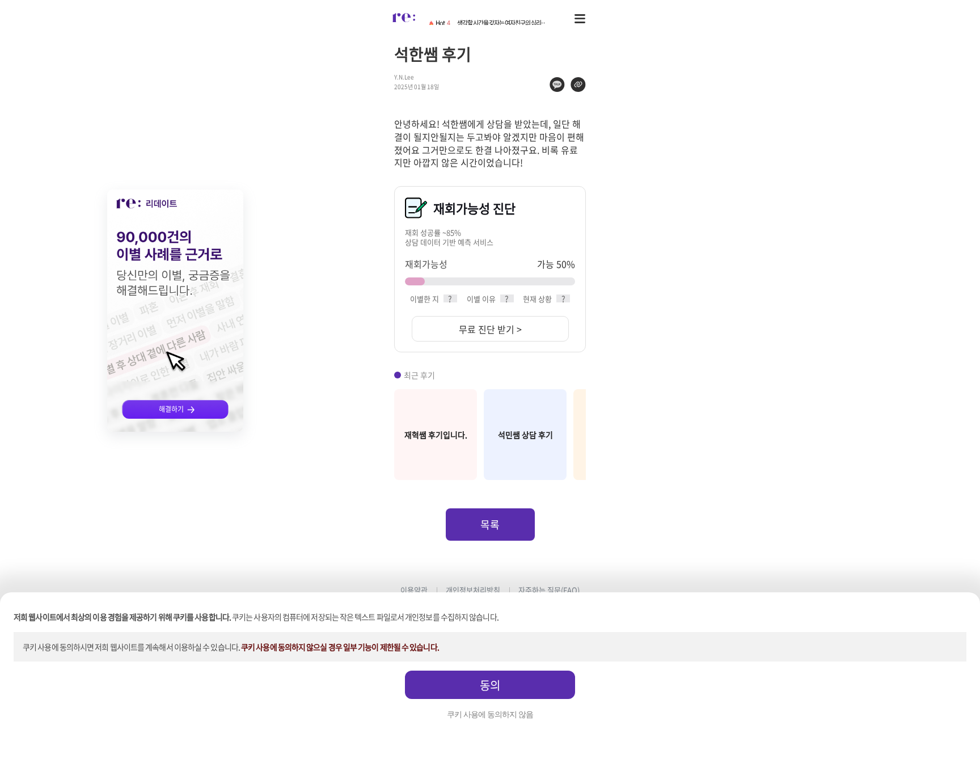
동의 (490, 685)
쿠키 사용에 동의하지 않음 (490, 714)
